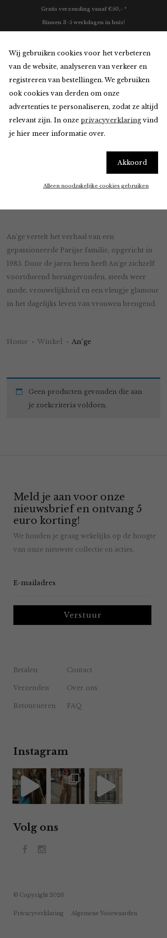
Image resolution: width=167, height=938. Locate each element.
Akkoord (132, 163)
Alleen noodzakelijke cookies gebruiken (96, 186)
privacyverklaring (111, 120)
